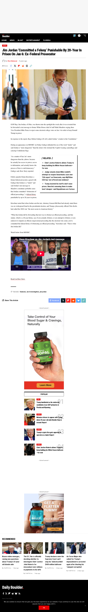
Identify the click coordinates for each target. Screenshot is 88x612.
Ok (44, 608)
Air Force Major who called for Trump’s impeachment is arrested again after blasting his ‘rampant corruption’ (76, 561)
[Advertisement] (44, 17)
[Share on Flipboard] (19, 66)
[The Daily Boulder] (6, 35)
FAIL (38, 399)
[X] (6, 593)
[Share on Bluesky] (78, 300)
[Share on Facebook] (11, 66)
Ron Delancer (12, 61)
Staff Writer (7, 568)
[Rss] (19, 593)
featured (23, 292)
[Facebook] (3, 593)
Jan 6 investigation (32, 292)
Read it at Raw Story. (18, 279)
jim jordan (43, 292)
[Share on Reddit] (23, 66)
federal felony (31, 194)
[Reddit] (12, 593)
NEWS (4, 45)
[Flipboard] (9, 593)
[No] (85, 605)
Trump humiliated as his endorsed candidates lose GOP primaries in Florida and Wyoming (47, 405)
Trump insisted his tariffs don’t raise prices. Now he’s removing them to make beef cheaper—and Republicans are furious (58, 186)
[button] (74, 36)
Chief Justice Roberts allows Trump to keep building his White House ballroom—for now (58, 165)
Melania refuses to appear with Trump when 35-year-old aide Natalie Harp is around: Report (49, 420)
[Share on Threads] (27, 66)
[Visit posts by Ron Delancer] (3, 61)
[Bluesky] (16, 593)
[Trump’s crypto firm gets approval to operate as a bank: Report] (29, 434)
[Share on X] (15, 66)
